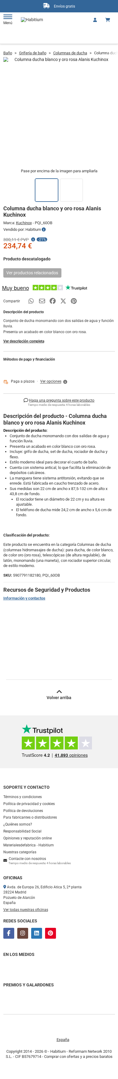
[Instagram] (22, 933)
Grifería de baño (32, 53)
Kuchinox (24, 223)
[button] (54, 381)
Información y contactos (24, 598)
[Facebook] (8, 933)
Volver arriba (59, 697)
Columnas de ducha (70, 53)
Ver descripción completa (23, 341)
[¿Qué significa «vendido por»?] (44, 229)
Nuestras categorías (19, 852)
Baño (7, 53)
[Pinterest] (50, 933)
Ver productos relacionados (32, 272)
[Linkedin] (36, 933)
